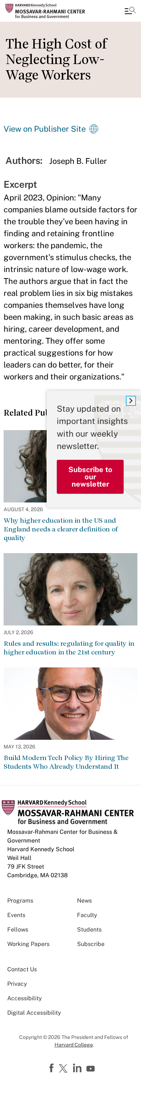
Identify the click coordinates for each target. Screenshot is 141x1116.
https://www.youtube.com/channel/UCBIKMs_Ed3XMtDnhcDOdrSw (91, 1069)
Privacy (17, 983)
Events (16, 915)
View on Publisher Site (45, 128)
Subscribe (90, 944)
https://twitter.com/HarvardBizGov (64, 1069)
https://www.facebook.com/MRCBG (52, 1068)
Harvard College (74, 1045)
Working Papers (28, 944)
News (84, 900)
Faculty (87, 915)
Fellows (17, 929)
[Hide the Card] (131, 401)
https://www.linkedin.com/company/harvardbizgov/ (78, 1068)
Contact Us (22, 969)
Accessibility (24, 998)
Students (89, 929)
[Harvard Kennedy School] (48, 11)
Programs (20, 900)
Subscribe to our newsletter (90, 476)
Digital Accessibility (34, 1012)
